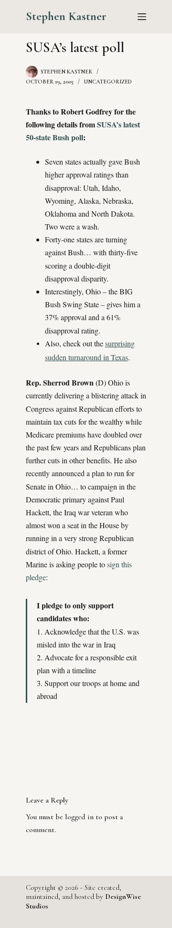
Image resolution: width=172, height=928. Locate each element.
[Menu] (142, 16)
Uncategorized (108, 81)
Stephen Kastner (66, 16)
